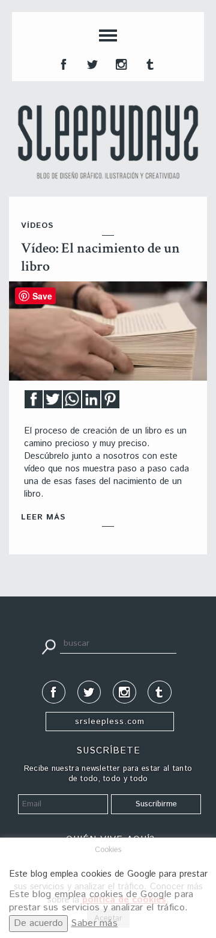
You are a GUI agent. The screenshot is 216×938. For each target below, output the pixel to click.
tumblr (149, 63)
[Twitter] (52, 402)
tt (91, 63)
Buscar (49, 646)
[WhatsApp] (72, 402)
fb (62, 63)
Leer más (43, 517)
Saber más (94, 923)
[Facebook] (33, 402)
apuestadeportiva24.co (42, 607)
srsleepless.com (110, 722)
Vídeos (37, 225)
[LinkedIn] (91, 402)
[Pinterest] (110, 402)
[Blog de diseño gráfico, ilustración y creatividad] (108, 142)
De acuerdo (38, 923)
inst (120, 63)
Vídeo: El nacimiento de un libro (100, 257)
